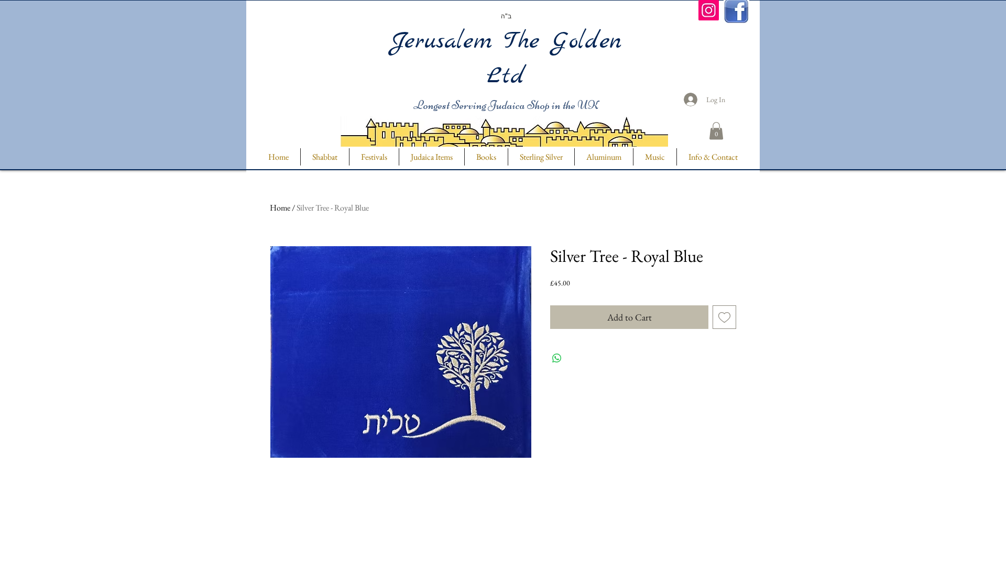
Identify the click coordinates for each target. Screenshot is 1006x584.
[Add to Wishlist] (724, 317)
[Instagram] (708, 10)
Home (280, 207)
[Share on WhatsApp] (557, 358)
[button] (716, 130)
